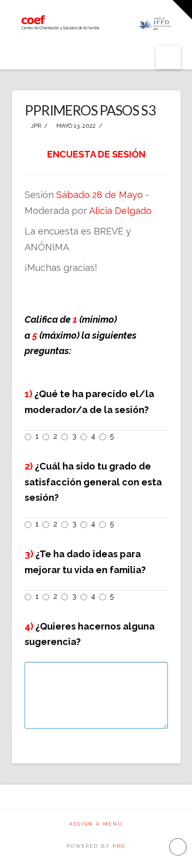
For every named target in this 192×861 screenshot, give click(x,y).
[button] (168, 57)
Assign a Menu (96, 824)
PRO (119, 846)
